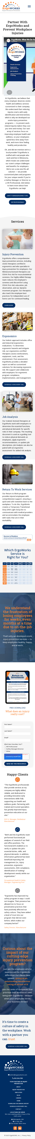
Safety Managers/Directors (17, 196)
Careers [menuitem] (18, 1098)
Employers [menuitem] (18, 1092)
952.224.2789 (18, 1078)
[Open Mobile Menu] (30, 6)
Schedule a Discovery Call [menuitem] (18, 1106)
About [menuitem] (18, 1087)
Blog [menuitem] (18, 1095)
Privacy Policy (26, 1135)
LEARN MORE (8, 305)
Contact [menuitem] (18, 1109)
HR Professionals (17, 202)
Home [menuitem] (18, 1101)
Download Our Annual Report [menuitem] (18, 1103)
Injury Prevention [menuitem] (18, 1089)
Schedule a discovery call (14, 384)
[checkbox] (17, 748)
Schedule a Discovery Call (14, 457)
